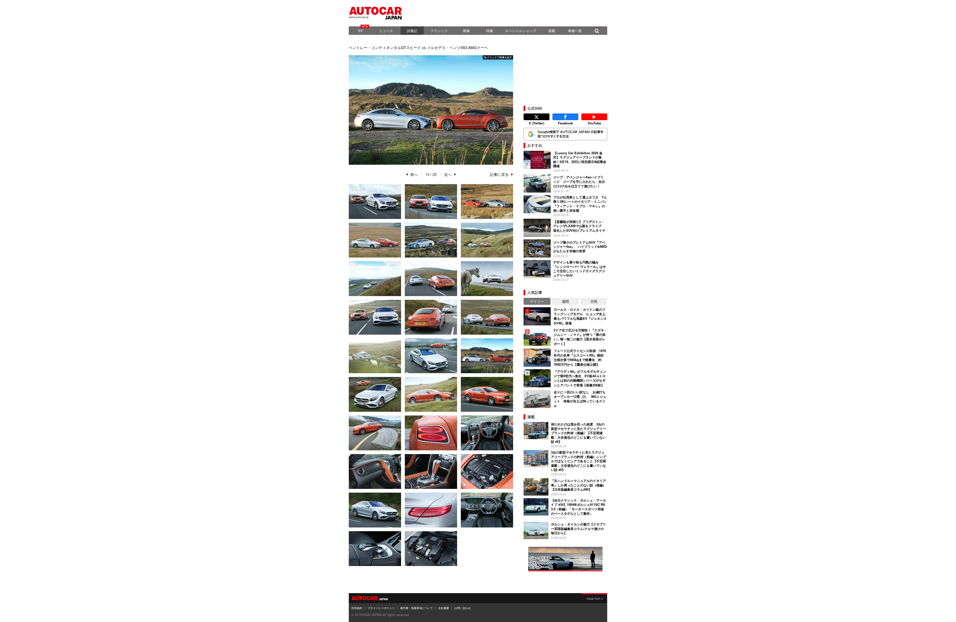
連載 (551, 30)
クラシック (439, 30)
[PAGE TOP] (594, 598)
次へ (448, 174)
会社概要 (443, 608)
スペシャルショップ (520, 30)
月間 (593, 301)
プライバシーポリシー (381, 608)
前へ (414, 174)
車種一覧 (575, 30)
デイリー (537, 301)
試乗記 (412, 30)
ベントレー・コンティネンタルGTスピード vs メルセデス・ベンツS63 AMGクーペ (418, 47)
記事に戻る (499, 174)
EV (360, 30)
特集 (489, 30)
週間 (565, 301)
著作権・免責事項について (416, 608)
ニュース (386, 30)
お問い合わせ (462, 608)
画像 (466, 30)
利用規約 (356, 608)
